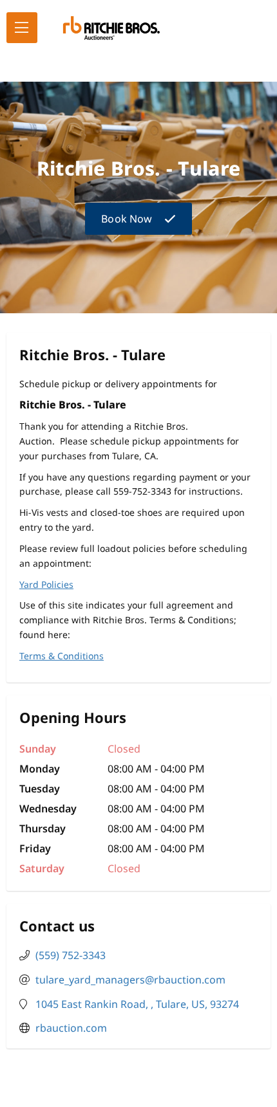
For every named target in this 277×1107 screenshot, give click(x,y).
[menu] (21, 27)
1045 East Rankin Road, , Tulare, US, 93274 (137, 1004)
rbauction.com (71, 1028)
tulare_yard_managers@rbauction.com (130, 980)
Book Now (126, 219)
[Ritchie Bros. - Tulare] (111, 28)
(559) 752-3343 (70, 955)
